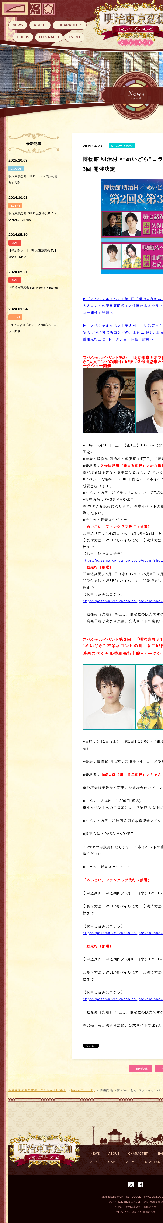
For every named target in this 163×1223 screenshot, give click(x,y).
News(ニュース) (83, 1090)
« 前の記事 (140, 1069)
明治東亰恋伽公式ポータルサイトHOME (37, 1090)
